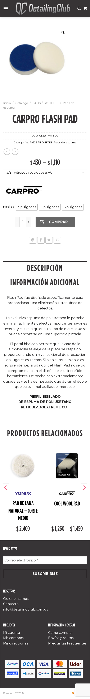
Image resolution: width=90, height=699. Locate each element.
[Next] (84, 487)
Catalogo (21, 103)
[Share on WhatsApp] (32, 240)
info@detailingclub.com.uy (25, 609)
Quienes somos (15, 599)
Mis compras (13, 638)
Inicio (7, 103)
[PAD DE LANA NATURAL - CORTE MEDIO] (23, 466)
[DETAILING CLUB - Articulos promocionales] (42, 8)
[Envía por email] (57, 240)
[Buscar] (79, 8)
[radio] (26, 207)
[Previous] (6, 487)
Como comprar (60, 633)
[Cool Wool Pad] (67, 466)
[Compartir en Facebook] (41, 240)
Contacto (11, 604)
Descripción (45, 268)
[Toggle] (83, 173)
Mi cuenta (11, 633)
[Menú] (5, 8)
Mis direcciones (15, 643)
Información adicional (45, 282)
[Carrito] (85, 9)
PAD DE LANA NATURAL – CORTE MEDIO (23, 510)
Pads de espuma (65, 142)
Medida (8, 206)
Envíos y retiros (60, 638)
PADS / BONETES (45, 103)
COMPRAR (58, 222)
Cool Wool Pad (67, 503)
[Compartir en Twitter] (49, 240)
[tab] (45, 268)
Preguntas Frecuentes (67, 643)
